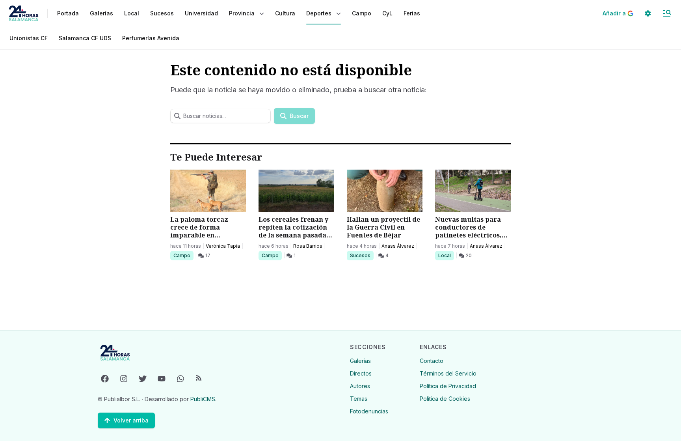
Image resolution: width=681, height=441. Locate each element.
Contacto (431, 360)
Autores (360, 386)
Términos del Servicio (448, 373)
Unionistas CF (28, 38)
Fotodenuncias (369, 411)
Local (446, 255)
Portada (68, 13)
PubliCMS (202, 399)
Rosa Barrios (307, 246)
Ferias (412, 13)
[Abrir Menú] (667, 13)
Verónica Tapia (223, 246)
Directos (361, 373)
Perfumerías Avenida (150, 38)
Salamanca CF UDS (85, 38)
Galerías (101, 13)
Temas (358, 398)
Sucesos (362, 255)
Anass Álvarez (397, 246)
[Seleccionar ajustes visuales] (648, 13)
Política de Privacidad (448, 386)
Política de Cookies (445, 398)
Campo (183, 255)
